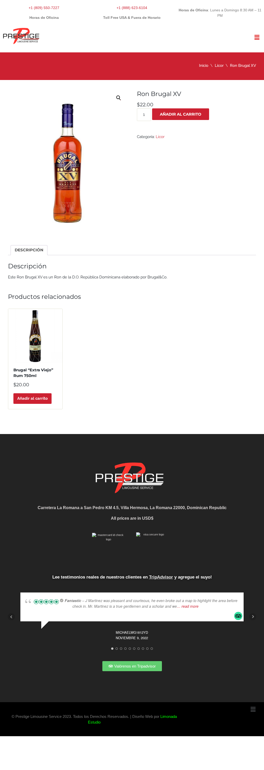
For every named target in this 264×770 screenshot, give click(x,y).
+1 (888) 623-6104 (132, 8)
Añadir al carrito (180, 114)
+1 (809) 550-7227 (44, 8)
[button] (257, 37)
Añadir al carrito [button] (32, 398)
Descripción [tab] (29, 249)
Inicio (203, 65)
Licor (219, 65)
